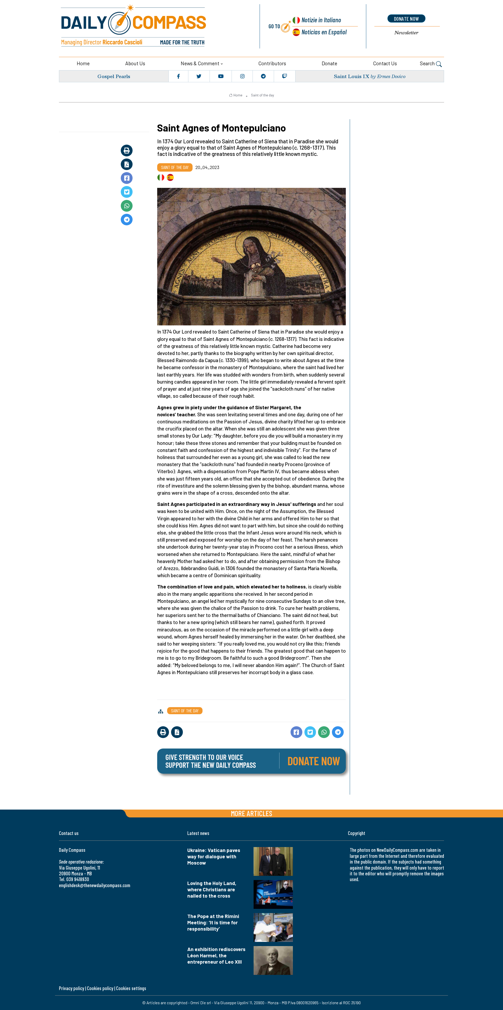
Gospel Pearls (113, 76)
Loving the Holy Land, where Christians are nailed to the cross (211, 889)
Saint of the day (262, 95)
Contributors (272, 63)
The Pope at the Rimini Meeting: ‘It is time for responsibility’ (213, 922)
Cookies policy (100, 988)
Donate (329, 63)
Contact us (385, 63)
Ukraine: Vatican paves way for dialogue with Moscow (213, 856)
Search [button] (428, 63)
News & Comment (200, 63)
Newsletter (406, 32)
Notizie (321, 19)
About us (135, 63)
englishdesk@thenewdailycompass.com (94, 885)
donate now (406, 18)
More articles (251, 813)
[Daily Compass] (153, 26)
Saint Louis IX (351, 76)
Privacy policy (71, 988)
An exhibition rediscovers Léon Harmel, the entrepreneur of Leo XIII (216, 955)
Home (83, 63)
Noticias (324, 32)
